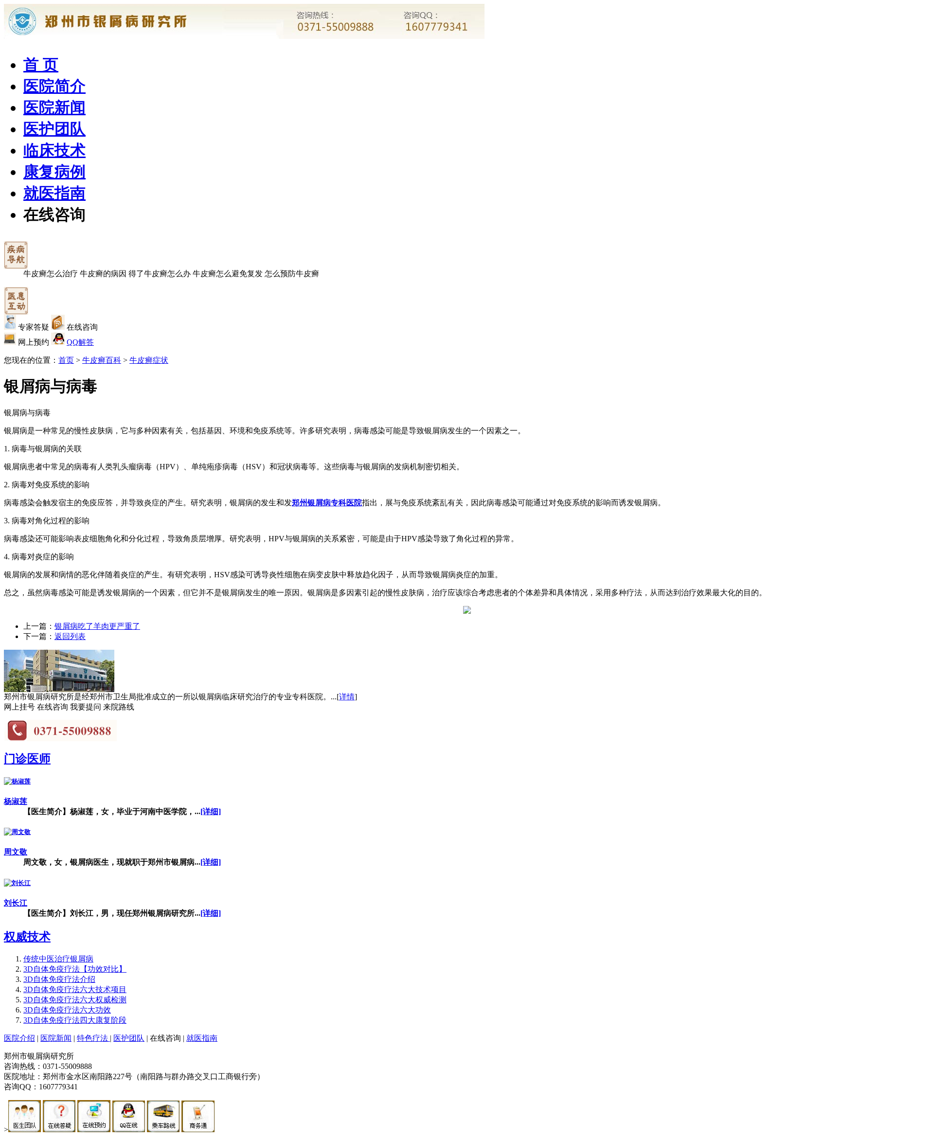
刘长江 (15, 903)
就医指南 (54, 193)
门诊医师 (27, 758)
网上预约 (33, 342)
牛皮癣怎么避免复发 (228, 273)
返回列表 (70, 636)
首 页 (40, 64)
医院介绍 (19, 1038)
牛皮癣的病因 (103, 273)
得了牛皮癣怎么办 (159, 273)
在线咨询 (54, 214)
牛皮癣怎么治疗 (50, 273)
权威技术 (27, 936)
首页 (66, 360)
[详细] (210, 811)
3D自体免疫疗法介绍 (59, 979)
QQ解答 (80, 342)
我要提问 (85, 707)
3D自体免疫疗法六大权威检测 (74, 1000)
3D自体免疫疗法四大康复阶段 (74, 1020)
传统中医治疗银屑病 (58, 959)
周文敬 (15, 852)
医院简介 (54, 86)
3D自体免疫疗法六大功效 (67, 1010)
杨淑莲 (15, 801)
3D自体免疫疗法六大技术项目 (74, 989)
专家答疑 (33, 327)
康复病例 (54, 171)
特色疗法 (93, 1038)
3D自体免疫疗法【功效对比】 (74, 969)
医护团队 (54, 129)
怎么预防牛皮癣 (292, 273)
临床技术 (54, 150)
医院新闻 (54, 107)
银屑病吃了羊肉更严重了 (97, 626)
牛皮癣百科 (101, 360)
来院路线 (118, 707)
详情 (347, 697)
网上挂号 (19, 707)
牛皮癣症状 (148, 360)
